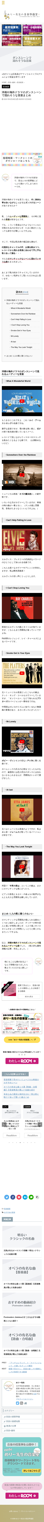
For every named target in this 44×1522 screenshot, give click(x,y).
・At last (12, 341)
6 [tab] (27, 1142)
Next (40, 1124)
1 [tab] (9, 1142)
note (35, 1393)
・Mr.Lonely (14, 336)
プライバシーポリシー (27, 1511)
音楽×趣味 (10, 1430)
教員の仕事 (11, 1426)
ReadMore (11, 1135)
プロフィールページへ (24, 1399)
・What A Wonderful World (19, 308)
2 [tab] (13, 1142)
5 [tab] (24, 1142)
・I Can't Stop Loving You (19, 325)
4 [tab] (20, 1142)
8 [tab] (35, 1142)
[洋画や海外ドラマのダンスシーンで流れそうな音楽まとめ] (25, 1197)
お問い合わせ (13, 1511)
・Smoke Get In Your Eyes (20, 330)
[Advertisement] (22, 123)
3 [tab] (16, 1142)
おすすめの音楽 (9, 1212)
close (25, 292)
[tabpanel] (11, 1122)
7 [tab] (31, 1142)
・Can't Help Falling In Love (20, 319)
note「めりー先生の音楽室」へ (20, 1040)
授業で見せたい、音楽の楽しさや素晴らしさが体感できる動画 (29, 988)
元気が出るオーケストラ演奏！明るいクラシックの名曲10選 (32, 1123)
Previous (4, 1124)
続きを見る (29, 996)
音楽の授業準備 (13, 1417)
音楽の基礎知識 (13, 1421)
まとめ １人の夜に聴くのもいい (19, 355)
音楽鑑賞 (7, 1208)
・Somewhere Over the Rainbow (22, 313)
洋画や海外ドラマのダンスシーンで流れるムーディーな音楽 (22, 301)
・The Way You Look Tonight (20, 347)
